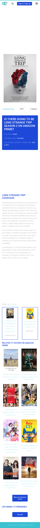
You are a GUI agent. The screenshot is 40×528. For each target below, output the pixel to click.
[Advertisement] (20, 29)
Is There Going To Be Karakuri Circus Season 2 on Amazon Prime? (29, 411)
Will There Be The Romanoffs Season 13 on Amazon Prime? (11, 412)
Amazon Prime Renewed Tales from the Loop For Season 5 (11, 377)
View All (20, 514)
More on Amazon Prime (20, 498)
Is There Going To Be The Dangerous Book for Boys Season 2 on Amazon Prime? (10, 326)
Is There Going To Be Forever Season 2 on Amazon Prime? (11, 485)
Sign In (21, 4)
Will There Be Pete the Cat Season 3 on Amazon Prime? (30, 324)
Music (9, 304)
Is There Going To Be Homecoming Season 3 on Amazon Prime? (29, 377)
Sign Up (27, 4)
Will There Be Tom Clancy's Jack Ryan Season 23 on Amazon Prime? (29, 483)
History (14, 304)
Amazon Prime (8, 109)
